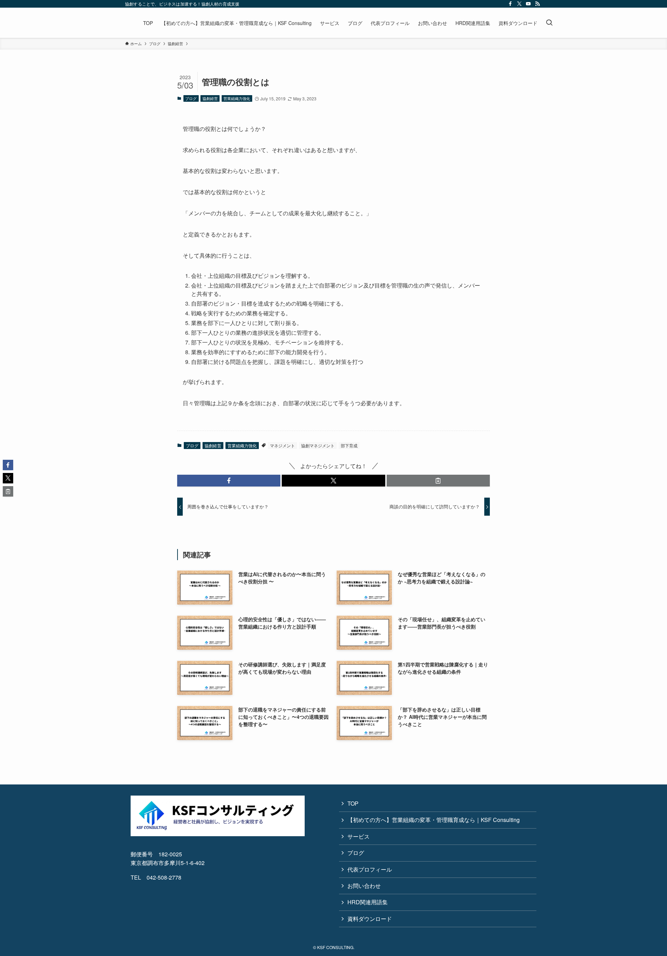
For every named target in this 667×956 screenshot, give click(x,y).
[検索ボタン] (549, 23)
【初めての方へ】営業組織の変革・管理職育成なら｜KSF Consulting (433, 820)
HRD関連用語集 (367, 902)
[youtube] (528, 4)
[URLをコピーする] (438, 481)
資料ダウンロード (369, 919)
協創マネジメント (318, 445)
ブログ (191, 98)
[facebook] (510, 4)
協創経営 (210, 98)
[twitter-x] (519, 4)
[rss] (537, 4)
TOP (353, 803)
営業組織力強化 (236, 98)
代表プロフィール (369, 869)
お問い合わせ (364, 886)
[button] (228, 481)
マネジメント (282, 445)
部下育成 (349, 445)
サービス (358, 836)
